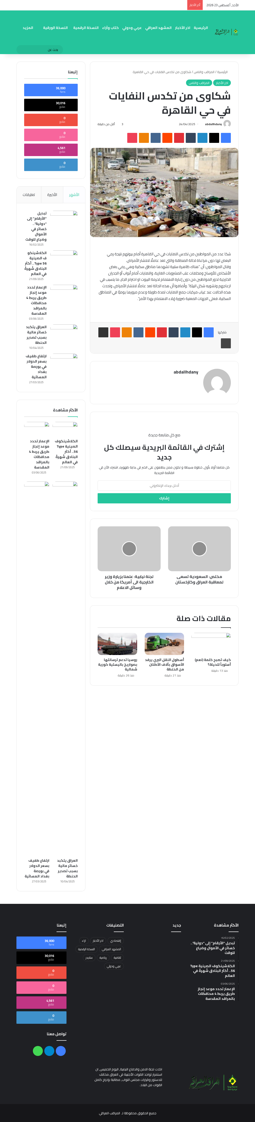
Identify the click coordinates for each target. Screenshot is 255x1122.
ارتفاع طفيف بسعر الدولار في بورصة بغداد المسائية (36, 366)
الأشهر (74, 194)
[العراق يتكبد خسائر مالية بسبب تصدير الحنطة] (64, 333)
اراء (84, 940)
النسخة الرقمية (86, 27)
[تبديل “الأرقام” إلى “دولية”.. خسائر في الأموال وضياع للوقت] (64, 220)
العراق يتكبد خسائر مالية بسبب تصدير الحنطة (36, 335)
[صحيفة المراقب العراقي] (227, 32)
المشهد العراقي (158, 27)
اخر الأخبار (182, 27)
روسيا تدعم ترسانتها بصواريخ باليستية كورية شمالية (117, 664)
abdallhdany (213, 124)
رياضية (103, 957)
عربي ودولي (132, 27)
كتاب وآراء (110, 27)
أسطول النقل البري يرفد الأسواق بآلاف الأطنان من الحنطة (164, 664)
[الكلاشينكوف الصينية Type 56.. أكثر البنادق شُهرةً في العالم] (64, 259)
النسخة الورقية (55, 27)
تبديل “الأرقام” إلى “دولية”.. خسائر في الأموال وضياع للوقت (36, 226)
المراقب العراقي (109, 1113)
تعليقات (29, 194)
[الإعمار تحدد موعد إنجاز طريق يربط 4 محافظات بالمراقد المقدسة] (64, 294)
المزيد (28, 27)
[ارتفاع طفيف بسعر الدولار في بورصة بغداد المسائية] (64, 363)
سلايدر (89, 957)
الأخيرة (52, 194)
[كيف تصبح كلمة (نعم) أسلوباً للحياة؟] (211, 644)
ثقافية (117, 957)
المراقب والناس (204, 72)
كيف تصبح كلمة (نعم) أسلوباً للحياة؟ (213, 662)
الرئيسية (201, 27)
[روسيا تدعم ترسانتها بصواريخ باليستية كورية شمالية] (117, 644)
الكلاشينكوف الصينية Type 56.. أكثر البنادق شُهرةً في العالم (35, 263)
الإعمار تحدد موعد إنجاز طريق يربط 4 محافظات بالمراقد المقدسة (36, 300)
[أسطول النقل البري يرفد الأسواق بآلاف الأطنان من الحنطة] (164, 644)
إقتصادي (115, 940)
